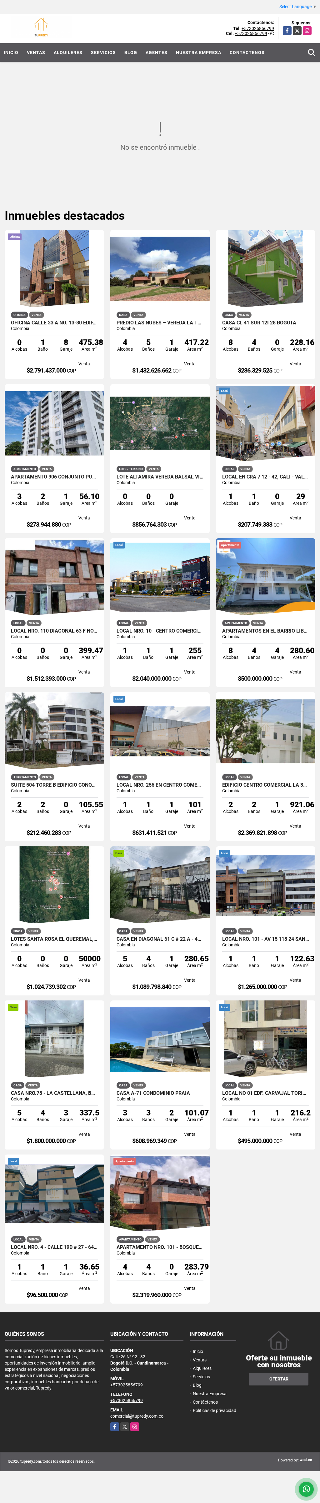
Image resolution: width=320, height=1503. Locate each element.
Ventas (36, 52)
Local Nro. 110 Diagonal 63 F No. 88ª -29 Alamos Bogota (54, 631)
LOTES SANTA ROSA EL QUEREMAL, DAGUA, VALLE (54, 939)
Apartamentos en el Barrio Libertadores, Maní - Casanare (265, 631)
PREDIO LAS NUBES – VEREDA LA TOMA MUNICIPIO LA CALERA (160, 322)
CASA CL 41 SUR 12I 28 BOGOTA (259, 322)
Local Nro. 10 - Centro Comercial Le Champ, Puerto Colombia (160, 631)
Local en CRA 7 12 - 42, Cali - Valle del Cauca (265, 476)
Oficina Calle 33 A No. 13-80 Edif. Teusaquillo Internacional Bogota (54, 322)
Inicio (11, 52)
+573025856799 (258, 28)
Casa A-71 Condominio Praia (153, 1093)
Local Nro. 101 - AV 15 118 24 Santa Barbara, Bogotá (265, 939)
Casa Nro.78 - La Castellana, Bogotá (54, 1093)
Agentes (157, 52)
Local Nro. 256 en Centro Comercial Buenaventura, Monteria (160, 785)
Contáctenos (247, 52)
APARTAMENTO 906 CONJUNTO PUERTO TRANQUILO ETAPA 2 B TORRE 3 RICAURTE (54, 476)
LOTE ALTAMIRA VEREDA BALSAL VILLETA (160, 476)
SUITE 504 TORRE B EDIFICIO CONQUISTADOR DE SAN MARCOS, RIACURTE (54, 785)
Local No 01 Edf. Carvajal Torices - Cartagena (265, 1093)
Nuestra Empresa (198, 52)
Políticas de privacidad (214, 1410)
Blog (130, 52)
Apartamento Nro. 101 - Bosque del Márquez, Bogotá (160, 1247)
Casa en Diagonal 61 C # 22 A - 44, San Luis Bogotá (160, 939)
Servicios (103, 52)
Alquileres (68, 52)
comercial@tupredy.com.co (136, 1416)
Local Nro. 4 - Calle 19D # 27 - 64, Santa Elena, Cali (54, 1247)
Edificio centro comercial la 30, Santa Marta (265, 785)
